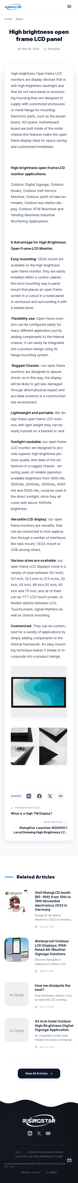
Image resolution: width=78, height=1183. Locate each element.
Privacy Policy (30, 1172)
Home (8, 19)
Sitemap (51, 1172)
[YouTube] (48, 1133)
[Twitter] (39, 1133)
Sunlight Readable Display (45, 1152)
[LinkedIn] (30, 1133)
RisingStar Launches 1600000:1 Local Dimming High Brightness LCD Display (40, 830)
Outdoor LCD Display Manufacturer (39, 1156)
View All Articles (39, 1073)
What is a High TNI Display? (31, 813)
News (19, 19)
